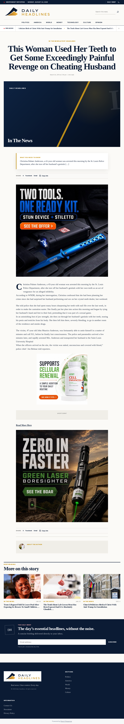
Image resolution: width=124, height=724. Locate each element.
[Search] (117, 11)
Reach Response (66, 721)
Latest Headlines (67, 41)
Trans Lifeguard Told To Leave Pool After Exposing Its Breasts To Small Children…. (21, 606)
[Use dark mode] (118, 2)
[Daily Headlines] (27, 11)
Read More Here (24, 425)
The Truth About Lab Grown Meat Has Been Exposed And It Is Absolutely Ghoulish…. (59, 607)
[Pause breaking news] (118, 28)
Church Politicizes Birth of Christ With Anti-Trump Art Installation (25, 28)
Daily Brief (111, 2)
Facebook (28, 176)
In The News (54, 41)
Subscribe (112, 642)
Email (35, 176)
